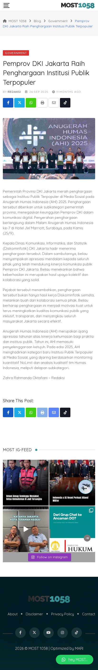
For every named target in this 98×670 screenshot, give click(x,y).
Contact (88, 614)
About (13, 614)
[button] (74, 659)
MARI (79, 648)
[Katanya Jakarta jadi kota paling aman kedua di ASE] (26, 529)
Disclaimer (34, 614)
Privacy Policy (62, 614)
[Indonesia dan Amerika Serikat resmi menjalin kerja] (72, 482)
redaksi (14, 91)
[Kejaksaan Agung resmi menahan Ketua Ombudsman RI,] (26, 482)
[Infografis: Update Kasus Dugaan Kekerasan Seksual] (72, 529)
